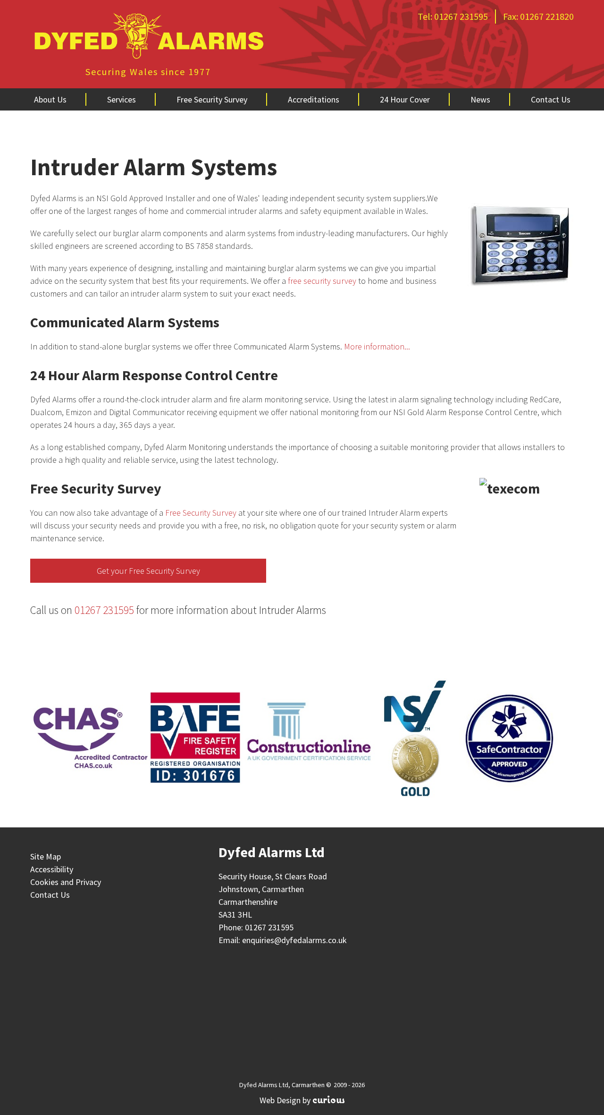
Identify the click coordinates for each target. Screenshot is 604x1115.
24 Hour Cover (405, 99)
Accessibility (51, 869)
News (480, 99)
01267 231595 (461, 16)
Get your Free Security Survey (148, 570)
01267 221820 (547, 16)
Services (121, 99)
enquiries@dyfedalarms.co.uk (294, 940)
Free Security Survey (211, 99)
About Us (50, 99)
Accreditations (313, 99)
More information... (377, 346)
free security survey (322, 280)
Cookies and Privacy (65, 882)
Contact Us (550, 99)
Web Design (280, 1100)
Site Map (45, 856)
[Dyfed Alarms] (148, 37)
